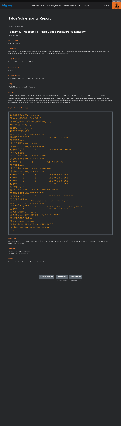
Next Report (61, 276)
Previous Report (76, 276)
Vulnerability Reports (46, 276)
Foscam (10, 70)
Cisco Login (116, 1)
